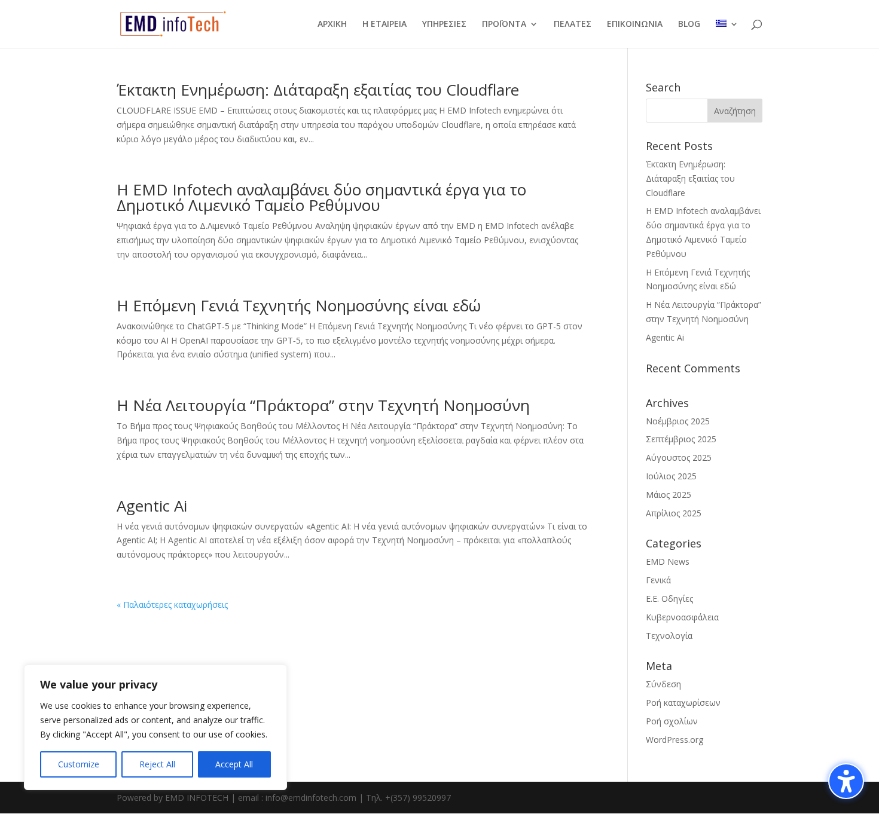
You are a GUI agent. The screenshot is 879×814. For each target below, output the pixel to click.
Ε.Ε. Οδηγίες (669, 598)
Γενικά (658, 580)
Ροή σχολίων (672, 721)
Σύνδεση (663, 684)
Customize (78, 764)
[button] (734, 111)
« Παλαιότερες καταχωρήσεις (172, 604)
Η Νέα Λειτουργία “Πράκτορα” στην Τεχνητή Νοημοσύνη (323, 405)
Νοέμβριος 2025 (678, 421)
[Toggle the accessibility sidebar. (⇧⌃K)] (846, 781)
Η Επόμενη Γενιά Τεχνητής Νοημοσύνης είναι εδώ (299, 305)
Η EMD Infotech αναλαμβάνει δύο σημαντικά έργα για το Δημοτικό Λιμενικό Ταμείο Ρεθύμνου (321, 197)
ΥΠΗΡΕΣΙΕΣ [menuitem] (444, 24)
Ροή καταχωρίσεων (683, 702)
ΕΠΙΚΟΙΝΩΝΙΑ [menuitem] (635, 24)
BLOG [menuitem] (689, 24)
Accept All (234, 764)
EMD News (667, 561)
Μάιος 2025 (668, 494)
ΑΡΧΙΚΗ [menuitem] (332, 24)
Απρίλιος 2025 (673, 513)
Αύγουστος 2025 (679, 457)
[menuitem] (727, 34)
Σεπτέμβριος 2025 (681, 439)
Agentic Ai (152, 505)
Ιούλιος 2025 (671, 476)
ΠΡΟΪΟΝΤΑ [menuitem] (504, 24)
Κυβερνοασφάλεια (682, 617)
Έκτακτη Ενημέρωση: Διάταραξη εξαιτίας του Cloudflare (318, 89)
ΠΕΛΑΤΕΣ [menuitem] (572, 24)
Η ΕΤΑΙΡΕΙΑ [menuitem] (384, 24)
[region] (155, 727)
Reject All (157, 764)
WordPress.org (674, 739)
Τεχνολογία (669, 635)
